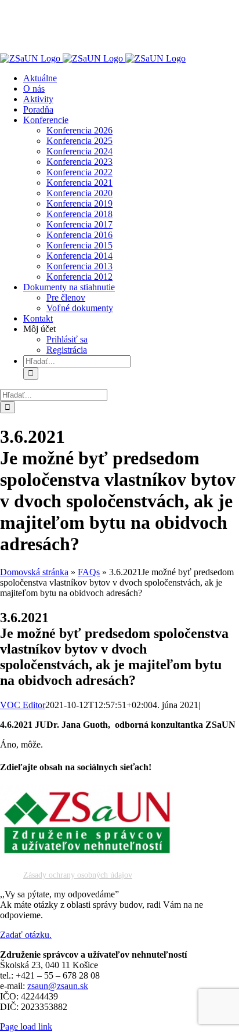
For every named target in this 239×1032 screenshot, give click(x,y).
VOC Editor (22, 705)
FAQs (89, 572)
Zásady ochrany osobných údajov (77, 875)
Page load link (26, 1026)
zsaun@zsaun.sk (57, 986)
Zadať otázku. (26, 935)
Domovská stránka (34, 572)
